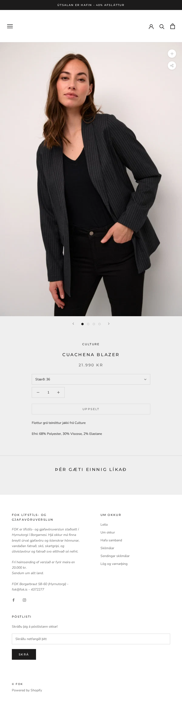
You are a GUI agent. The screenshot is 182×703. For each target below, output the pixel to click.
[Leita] (161, 26)
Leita (104, 524)
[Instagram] (24, 599)
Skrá (24, 654)
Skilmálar (107, 548)
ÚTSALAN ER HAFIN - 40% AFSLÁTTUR (90, 5)
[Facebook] (13, 599)
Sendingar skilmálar (115, 556)
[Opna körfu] (172, 26)
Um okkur (107, 532)
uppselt (91, 409)
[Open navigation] (10, 26)
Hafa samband (111, 540)
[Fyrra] (73, 324)
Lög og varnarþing (113, 564)
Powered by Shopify (27, 690)
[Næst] (108, 324)
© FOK (17, 684)
